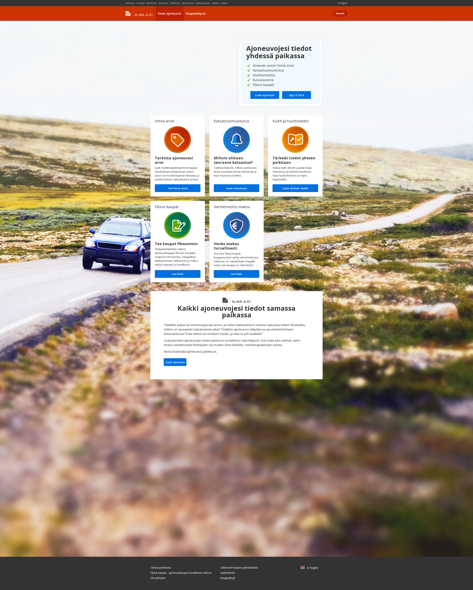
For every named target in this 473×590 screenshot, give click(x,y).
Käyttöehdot (227, 572)
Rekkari (216, 3)
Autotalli (141, 3)
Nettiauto (130, 3)
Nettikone (175, 3)
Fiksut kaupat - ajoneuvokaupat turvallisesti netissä (180, 572)
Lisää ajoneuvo (264, 95)
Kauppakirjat (227, 578)
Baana (224, 3)
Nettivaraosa (188, 3)
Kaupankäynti (196, 13)
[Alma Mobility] (139, 13)
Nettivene (164, 3)
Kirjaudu (340, 13)
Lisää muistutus (236, 188)
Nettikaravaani (203, 3)
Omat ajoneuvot (169, 13)
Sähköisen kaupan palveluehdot (239, 567)
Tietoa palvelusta (160, 567)
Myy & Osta (296, 95)
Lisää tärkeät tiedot (295, 188)
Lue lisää (177, 274)
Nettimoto (152, 3)
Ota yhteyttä (157, 578)
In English (342, 3)
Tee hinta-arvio (178, 188)
